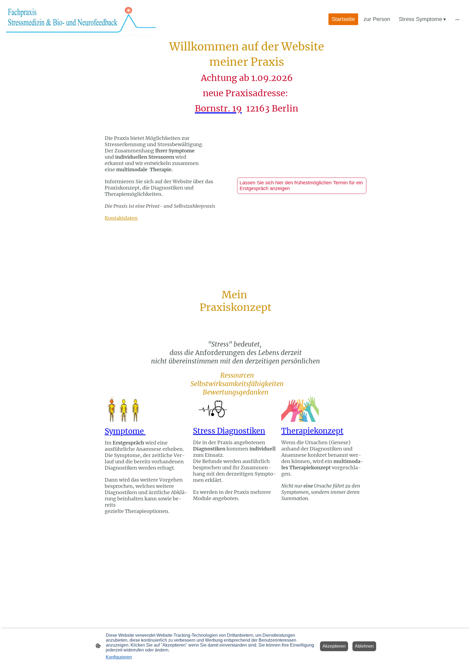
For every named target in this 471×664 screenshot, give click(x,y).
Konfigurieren (119, 657)
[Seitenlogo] (81, 19)
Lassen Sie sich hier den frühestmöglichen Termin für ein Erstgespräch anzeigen (301, 185)
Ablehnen (364, 646)
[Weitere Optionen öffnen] (457, 19)
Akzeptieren (334, 646)
